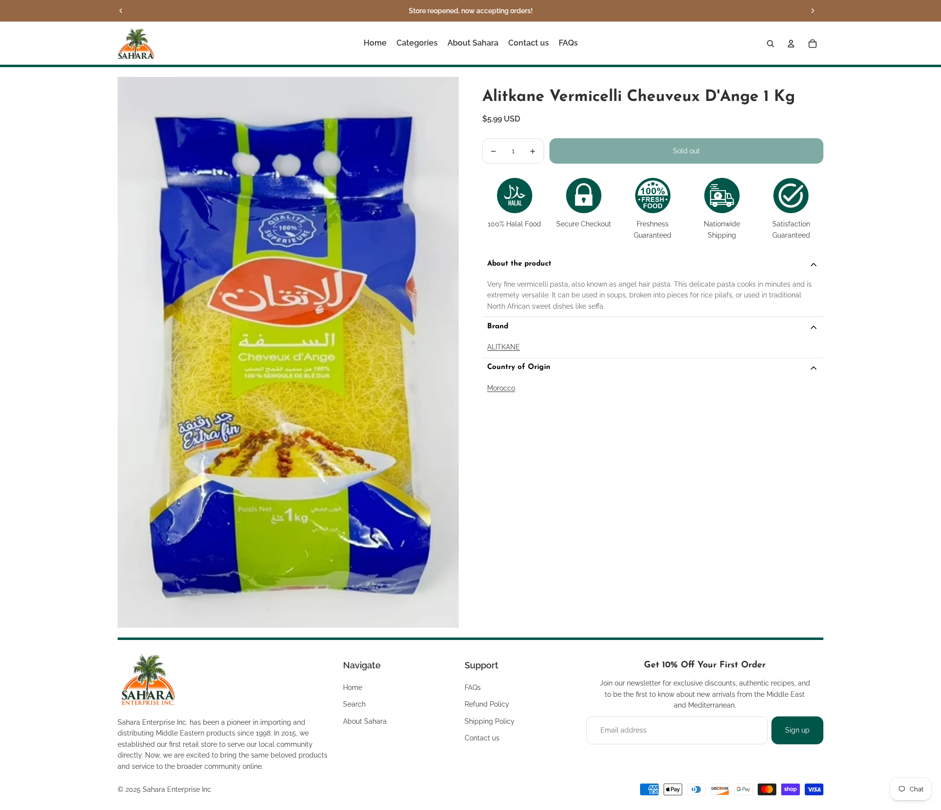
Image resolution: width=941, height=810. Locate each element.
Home (352, 687)
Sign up (797, 730)
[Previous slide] (121, 11)
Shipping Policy (490, 721)
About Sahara (365, 721)
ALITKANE (503, 347)
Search (354, 704)
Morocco (501, 388)
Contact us (482, 738)
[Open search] (770, 43)
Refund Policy (487, 704)
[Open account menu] (791, 43)
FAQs (473, 687)
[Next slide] (812, 11)
